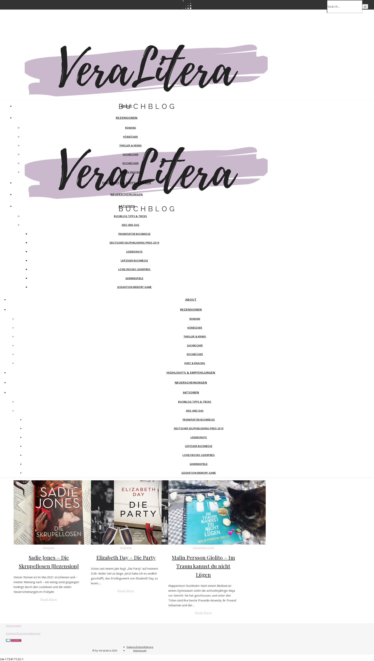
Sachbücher (130, 154)
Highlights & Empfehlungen (126, 183)
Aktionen (127, 206)
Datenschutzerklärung (140, 647)
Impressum (13, 626)
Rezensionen (127, 118)
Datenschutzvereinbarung (23, 633)
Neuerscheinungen (126, 194)
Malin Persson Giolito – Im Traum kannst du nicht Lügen (203, 566)
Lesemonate (134, 251)
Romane (130, 127)
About (126, 106)
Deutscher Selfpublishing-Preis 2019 (134, 242)
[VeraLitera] (146, 110)
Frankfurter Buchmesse (134, 234)
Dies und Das (130, 225)
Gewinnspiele (134, 278)
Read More (49, 599)
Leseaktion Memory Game (134, 287)
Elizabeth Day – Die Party (126, 557)
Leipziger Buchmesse (134, 260)
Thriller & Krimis (130, 145)
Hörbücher (130, 136)
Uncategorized (203, 547)
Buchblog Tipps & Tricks (130, 216)
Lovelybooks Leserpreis (134, 269)
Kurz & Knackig (130, 172)
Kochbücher (131, 163)
